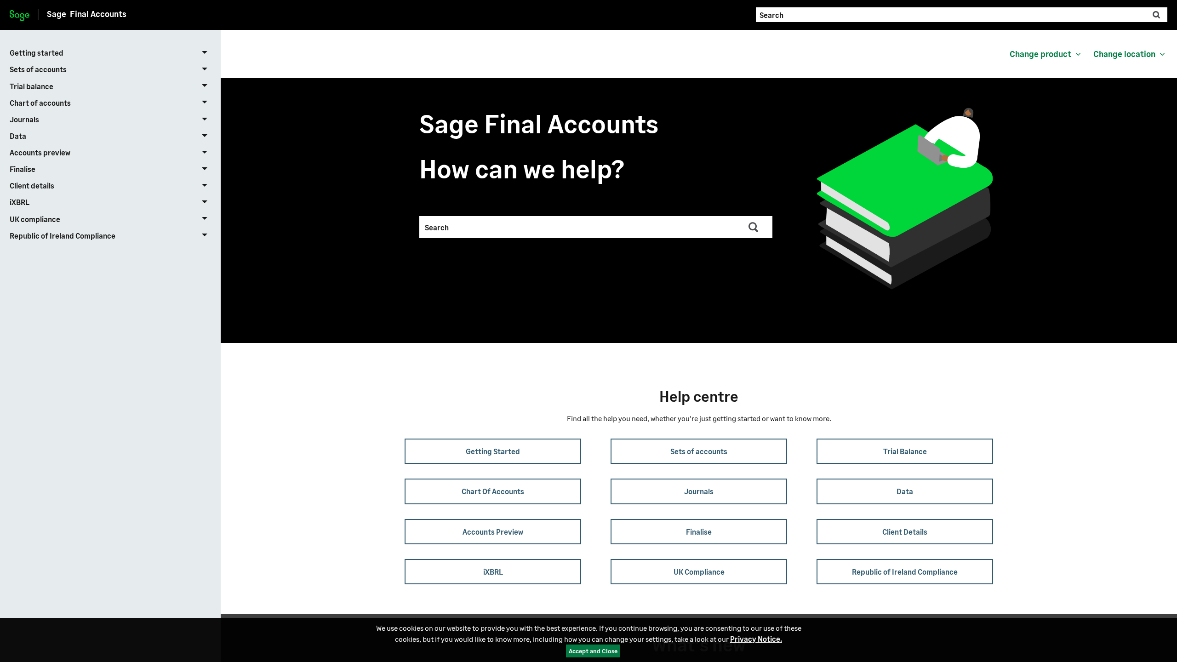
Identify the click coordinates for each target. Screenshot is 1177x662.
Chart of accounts (40, 102)
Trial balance (31, 86)
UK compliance (35, 219)
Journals (24, 119)
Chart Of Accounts (493, 491)
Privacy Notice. (756, 638)
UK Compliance (699, 571)
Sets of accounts (38, 69)
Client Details (904, 531)
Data (18, 135)
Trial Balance (905, 451)
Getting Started (493, 451)
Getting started (36, 52)
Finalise (22, 169)
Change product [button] (1040, 54)
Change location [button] (1124, 54)
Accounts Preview (493, 531)
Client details (32, 185)
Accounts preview (40, 152)
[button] (1156, 14)
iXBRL (19, 202)
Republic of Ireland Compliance (62, 235)
